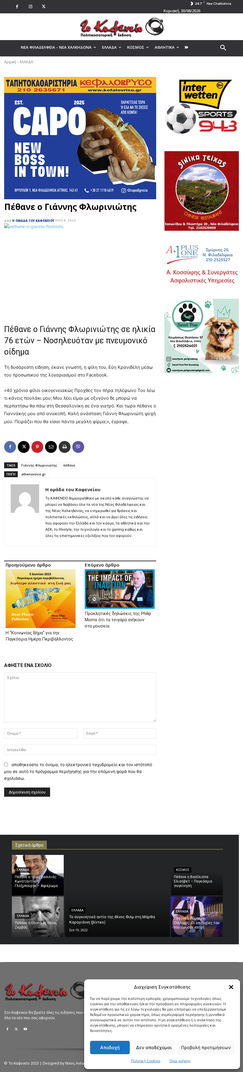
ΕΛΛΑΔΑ (26, 61)
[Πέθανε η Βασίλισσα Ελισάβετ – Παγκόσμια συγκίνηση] (197, 875)
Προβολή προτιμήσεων (206, 1047)
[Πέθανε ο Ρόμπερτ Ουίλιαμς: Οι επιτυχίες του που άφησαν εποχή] (197, 917)
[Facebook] (17, 6)
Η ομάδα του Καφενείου (33, 220)
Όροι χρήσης (180, 1061)
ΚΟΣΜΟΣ (182, 870)
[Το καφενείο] (121, 26)
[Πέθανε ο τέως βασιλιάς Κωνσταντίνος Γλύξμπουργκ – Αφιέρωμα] (38, 875)
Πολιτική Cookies (145, 1061)
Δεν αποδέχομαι (154, 1047)
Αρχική (10, 61)
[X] (44, 6)
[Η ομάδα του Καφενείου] (25, 512)
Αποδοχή (110, 1047)
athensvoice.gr (33, 474)
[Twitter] (16, 1029)
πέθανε (69, 465)
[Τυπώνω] (65, 447)
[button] (231, 987)
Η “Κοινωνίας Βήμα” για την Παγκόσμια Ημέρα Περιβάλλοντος (39, 636)
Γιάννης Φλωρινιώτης (39, 465)
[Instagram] (30, 6)
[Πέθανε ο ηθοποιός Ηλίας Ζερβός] (38, 917)
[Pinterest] (37, 447)
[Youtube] (25, 1029)
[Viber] (78, 447)
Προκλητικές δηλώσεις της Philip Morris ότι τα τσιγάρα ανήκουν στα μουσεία (118, 620)
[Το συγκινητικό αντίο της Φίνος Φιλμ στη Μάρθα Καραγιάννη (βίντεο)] (117, 896)
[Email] (51, 447)
